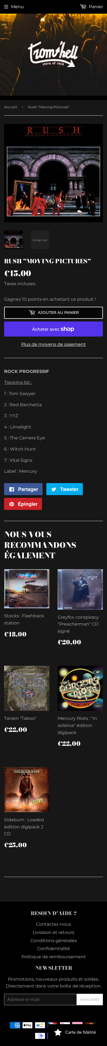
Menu (17, 6)
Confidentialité (53, 948)
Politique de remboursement (53, 956)
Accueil (10, 107)
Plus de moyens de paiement (53, 344)
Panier (95, 6)
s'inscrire (89, 1000)
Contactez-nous (53, 924)
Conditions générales (53, 940)
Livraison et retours (53, 932)
